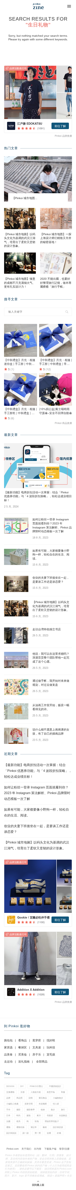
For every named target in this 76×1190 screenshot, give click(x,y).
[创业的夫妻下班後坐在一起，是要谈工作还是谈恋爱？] (16, 584)
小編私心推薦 (12, 1104)
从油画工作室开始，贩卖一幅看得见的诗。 (50, 707)
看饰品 (22, 1040)
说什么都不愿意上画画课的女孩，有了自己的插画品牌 (50, 731)
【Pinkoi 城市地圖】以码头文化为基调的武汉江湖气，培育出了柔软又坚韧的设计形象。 (19, 240)
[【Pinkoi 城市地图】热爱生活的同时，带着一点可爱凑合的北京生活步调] (38, 178)
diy (22, 1086)
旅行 (63, 1110)
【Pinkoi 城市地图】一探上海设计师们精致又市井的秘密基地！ (55, 238)
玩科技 (51, 1047)
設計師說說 (11, 1133)
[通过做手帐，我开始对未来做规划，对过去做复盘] (16, 687)
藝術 (45, 1127)
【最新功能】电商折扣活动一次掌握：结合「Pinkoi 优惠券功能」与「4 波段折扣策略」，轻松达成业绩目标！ (38, 496)
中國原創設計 (55, 1086)
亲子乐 (36, 1054)
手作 (8, 1110)
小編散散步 (58, 1098)
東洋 (39, 1115)
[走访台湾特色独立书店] (16, 635)
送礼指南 (24, 1061)
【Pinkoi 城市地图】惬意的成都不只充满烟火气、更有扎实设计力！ (19, 282)
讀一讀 (25, 1133)
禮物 (8, 1127)
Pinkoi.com (12, 1148)
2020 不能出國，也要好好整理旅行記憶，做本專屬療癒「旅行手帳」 (55, 282)
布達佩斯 (43, 1104)
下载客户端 (50, 1148)
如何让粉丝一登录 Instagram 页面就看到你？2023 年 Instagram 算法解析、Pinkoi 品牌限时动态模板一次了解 (52, 525)
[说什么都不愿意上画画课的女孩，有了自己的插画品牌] (16, 736)
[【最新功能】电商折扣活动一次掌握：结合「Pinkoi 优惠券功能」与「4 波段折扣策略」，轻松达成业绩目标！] (38, 465)
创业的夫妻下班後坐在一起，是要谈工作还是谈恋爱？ (50, 579)
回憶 (31, 1098)
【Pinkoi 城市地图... (24, 198)
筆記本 (34, 1127)
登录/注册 (64, 1148)
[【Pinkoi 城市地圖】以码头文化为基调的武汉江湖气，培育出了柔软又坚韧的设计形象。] (20, 218)
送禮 (49, 1133)
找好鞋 (51, 1040)
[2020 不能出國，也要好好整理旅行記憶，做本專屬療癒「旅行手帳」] (56, 263)
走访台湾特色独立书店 (46, 629)
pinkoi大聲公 (36, 1086)
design (10, 1086)
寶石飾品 (43, 1098)
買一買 (38, 1133)
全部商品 (41, 1061)
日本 (8, 1115)
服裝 (29, 1115)
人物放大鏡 (36, 1092)
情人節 (56, 1104)
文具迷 (36, 1047)
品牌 (8, 1098)
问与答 (37, 1148)
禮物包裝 (20, 1127)
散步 (53, 1110)
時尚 (18, 1115)
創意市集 (51, 1092)
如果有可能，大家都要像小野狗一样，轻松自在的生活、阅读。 (50, 554)
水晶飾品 (63, 1115)
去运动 (8, 1061)
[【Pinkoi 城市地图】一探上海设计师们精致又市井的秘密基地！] (56, 218)
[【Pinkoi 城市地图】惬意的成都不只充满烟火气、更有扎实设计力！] (20, 263)
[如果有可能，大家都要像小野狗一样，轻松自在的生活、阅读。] (16, 557)
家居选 (8, 1047)
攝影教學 (31, 1110)
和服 (63, 1092)
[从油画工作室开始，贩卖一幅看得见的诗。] (16, 711)
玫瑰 (37, 1121)
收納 (43, 1110)
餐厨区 (22, 1047)
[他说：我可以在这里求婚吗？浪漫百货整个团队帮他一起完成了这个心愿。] (16, 660)
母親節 (50, 1115)
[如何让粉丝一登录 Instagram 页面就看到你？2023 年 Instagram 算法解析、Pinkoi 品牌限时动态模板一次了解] (16, 526)
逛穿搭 (36, 1040)
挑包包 (8, 1040)
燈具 (18, 1121)
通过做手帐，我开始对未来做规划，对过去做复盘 (50, 682)
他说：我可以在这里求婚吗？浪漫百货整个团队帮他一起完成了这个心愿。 (50, 657)
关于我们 (26, 1148)
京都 (22, 1092)
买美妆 (22, 1054)
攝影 (18, 1110)
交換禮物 (10, 1092)
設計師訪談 (58, 1127)
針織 (59, 1133)
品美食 (8, 1054)
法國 (8, 1121)
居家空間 (29, 1104)
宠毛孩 (51, 1054)
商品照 (19, 1098)
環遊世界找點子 (52, 1121)
